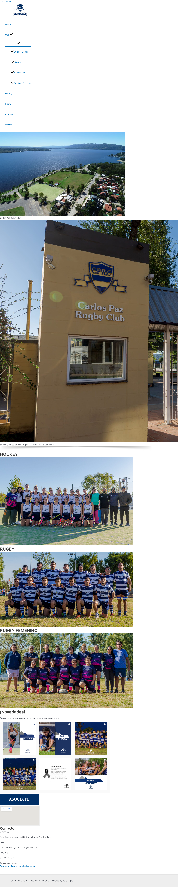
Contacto (9, 125)
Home (8, 24)
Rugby (8, 104)
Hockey (8, 93)
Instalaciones (20, 72)
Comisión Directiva (22, 83)
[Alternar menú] (18, 43)
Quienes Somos (21, 52)
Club (7, 35)
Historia (17, 62)
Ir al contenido (6, 1)
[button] (11, 35)
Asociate (9, 114)
